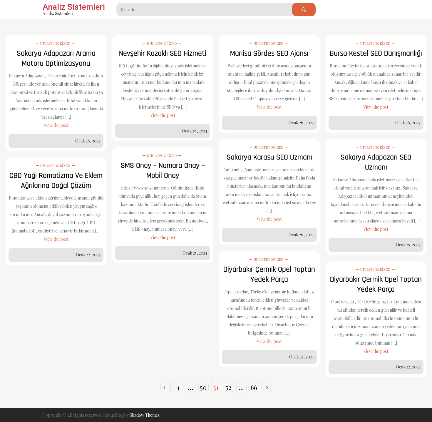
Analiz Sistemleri (74, 7)
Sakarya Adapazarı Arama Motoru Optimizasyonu (56, 58)
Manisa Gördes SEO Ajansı (269, 53)
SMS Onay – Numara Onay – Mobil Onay (163, 170)
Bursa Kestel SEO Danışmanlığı (376, 53)
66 (254, 387)
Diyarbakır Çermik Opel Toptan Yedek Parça (269, 274)
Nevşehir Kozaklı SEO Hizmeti (162, 53)
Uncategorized (55, 43)
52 (229, 387)
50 (203, 387)
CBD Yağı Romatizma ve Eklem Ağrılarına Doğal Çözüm (56, 180)
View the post (56, 125)
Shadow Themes (145, 415)
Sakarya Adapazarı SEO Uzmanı (376, 162)
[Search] (304, 9)
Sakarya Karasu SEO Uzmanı (269, 157)
